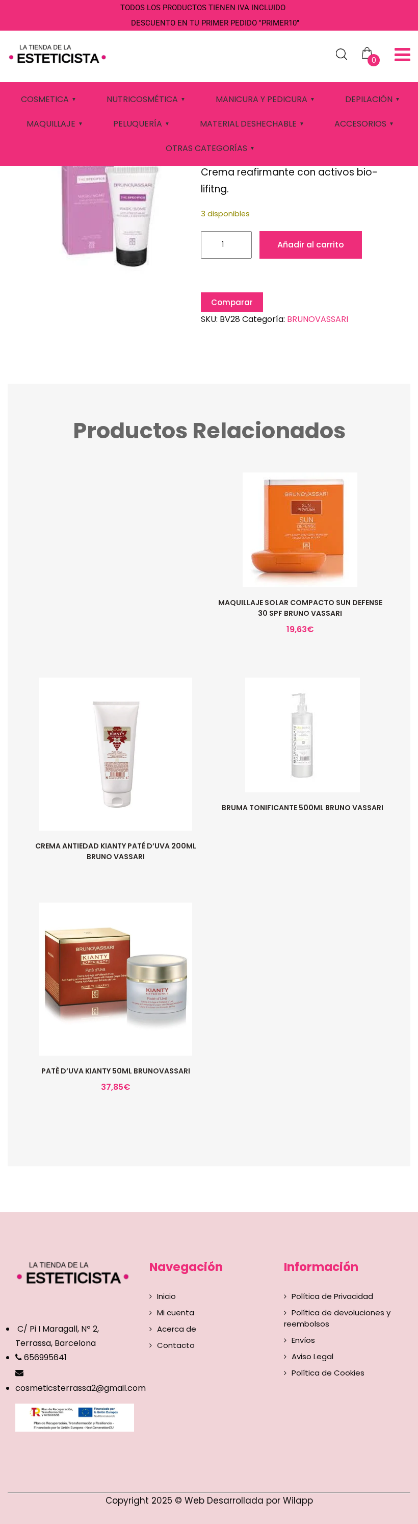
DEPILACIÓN (369, 99)
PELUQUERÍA (137, 124)
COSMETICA (45, 99)
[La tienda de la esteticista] (59, 52)
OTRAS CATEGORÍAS (206, 148)
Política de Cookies (328, 1372)
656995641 (44, 1357)
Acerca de (176, 1328)
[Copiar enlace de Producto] (278, 556)
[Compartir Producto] (299, 556)
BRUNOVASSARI (317, 319)
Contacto (176, 1345)
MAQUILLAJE (51, 124)
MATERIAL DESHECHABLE (248, 124)
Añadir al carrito (310, 245)
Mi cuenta (175, 1312)
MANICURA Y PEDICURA (261, 99)
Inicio (166, 1296)
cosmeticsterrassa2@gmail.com (80, 1388)
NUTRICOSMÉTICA (142, 99)
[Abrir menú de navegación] (402, 55)
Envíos (303, 1340)
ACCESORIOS (360, 124)
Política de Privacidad (332, 1296)
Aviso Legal (312, 1356)
